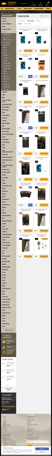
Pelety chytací (5, 229)
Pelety (3, 226)
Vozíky (3, 321)
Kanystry (29, 421)
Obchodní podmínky (38, 8)
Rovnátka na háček (6, 63)
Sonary (3, 272)
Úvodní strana (3, 11)
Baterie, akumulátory (6, 24)
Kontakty (48, 8)
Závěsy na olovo (6, 89)
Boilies (3, 95)
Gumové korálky (6, 37)
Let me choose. (17, 452)
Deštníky (4, 120)
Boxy (28, 427)
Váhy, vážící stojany (6, 307)
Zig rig (3, 326)
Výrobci (19, 8)
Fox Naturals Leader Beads (41, 80)
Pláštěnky (29, 422)
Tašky (3, 294)
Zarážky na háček (6, 86)
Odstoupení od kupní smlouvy (9, 442)
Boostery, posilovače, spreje (6, 100)
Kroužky (4, 47)
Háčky (3, 145)
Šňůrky (3, 286)
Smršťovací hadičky (6, 68)
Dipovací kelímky (6, 123)
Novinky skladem (28, 8)
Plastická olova (6, 55)
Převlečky (5, 60)
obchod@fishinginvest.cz (8, 406)
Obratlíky (5, 53)
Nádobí (3, 196)
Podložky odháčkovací (7, 234)
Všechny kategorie (9, 330)
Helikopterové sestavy (7, 39)
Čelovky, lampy (5, 110)
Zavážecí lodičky (5, 323)
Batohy (3, 26)
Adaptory (4, 18)
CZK (26, 3)
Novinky (4, 421)
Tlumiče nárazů (6, 76)
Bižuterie (10, 11)
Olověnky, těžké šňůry (7, 221)
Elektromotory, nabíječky (7, 134)
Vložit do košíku (28, 50)
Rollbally (4, 264)
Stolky (3, 280)
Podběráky (4, 231)
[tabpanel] (8, 372)
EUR (24, 3)
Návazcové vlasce (6, 204)
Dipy (3, 126)
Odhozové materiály (6, 215)
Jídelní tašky (5, 154)
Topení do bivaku (5, 302)
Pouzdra (4, 240)
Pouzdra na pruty (6, 242)
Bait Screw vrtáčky (6, 34)
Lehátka (4, 183)
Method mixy (5, 191)
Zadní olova (5, 81)
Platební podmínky (7, 437)
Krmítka (4, 175)
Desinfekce (4, 118)
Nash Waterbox (5, 199)
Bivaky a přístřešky (6, 29)
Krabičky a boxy (5, 169)
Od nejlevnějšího (21, 20)
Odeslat (29, 445)
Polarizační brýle (6, 237)
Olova (3, 218)
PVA (3, 253)
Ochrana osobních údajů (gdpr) (9, 444)
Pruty (3, 250)
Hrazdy (3, 147)
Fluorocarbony (5, 139)
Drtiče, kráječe (5, 131)
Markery (4, 188)
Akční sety (4, 21)
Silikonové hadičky (6, 66)
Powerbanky (4, 248)
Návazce (4, 202)
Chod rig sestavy (6, 42)
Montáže (4, 194)
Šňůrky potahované (6, 288)
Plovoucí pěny (5, 58)
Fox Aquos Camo (5, 142)
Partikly (4, 223)
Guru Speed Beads (42, 54)
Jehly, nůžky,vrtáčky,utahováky (7, 151)
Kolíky (3, 162)
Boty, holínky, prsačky (7, 104)
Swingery (4, 283)
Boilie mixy (4, 92)
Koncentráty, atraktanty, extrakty (7, 166)
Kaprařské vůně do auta (7, 157)
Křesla (3, 180)
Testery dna (4, 296)
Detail (30, 76)
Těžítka (4, 73)
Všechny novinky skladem (8, 389)
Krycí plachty (5, 177)
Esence (3, 137)
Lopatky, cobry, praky (6, 186)
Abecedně (38, 20)
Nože (3, 210)
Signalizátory (5, 269)
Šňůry (3, 291)
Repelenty (4, 258)
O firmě (4, 419)
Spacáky (4, 275)
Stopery (4, 71)
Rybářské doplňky (6, 267)
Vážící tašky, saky (6, 313)
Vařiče (3, 310)
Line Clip (4, 50)
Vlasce (3, 318)
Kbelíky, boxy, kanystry (7, 160)
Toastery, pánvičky (6, 299)
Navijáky (4, 207)
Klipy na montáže (6, 45)
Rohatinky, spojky (6, 261)
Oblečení (4, 213)
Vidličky (4, 315)
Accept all (42, 448)
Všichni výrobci (27, 23)
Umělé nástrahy (5, 304)
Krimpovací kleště (6, 172)
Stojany (3, 277)
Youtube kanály (6, 426)
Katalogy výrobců (7, 424)
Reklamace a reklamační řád (9, 441)
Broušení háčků (5, 107)
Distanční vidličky (6, 128)
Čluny (3, 112)
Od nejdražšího (30, 20)
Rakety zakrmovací (6, 256)
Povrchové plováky (6, 245)
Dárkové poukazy (6, 115)
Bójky (3, 97)
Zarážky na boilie (6, 84)
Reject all (42, 451)
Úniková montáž (6, 79)
